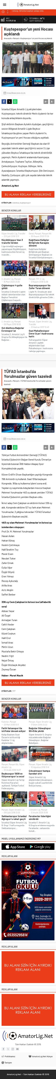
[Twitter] (8, 1049)
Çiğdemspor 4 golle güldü (12, 287)
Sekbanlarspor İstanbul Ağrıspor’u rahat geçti (14, 817)
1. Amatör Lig (34, 810)
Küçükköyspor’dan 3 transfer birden (12, 241)
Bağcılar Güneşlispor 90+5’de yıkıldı (40, 729)
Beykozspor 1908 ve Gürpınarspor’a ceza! (13, 775)
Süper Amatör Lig (9, 233)
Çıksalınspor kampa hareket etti (39, 772)
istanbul (15, 203)
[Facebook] (3, 1049)
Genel (31, 233)
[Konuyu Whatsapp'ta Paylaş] (15, 101)
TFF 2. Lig (40, 279)
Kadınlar (5, 722)
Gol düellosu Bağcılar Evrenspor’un (13, 329)
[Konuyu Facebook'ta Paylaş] (4, 101)
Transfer (21, 233)
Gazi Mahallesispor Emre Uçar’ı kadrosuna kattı (41, 333)
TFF (14, 691)
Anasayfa (8, 38)
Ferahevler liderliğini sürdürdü (40, 817)
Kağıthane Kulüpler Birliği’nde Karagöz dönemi (39, 243)
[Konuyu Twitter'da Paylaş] (9, 101)
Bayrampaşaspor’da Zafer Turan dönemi (39, 287)
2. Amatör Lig (7, 279)
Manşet (16, 38)
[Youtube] (17, 1049)
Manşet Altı (46, 233)
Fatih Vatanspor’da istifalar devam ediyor (14, 729)
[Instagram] (13, 1049)
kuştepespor (25, 203)
